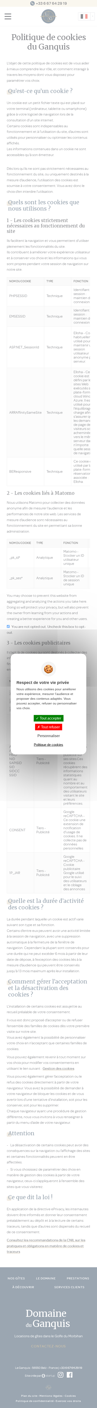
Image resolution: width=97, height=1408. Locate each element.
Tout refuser (50, 727)
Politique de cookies (48, 744)
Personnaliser (48, 736)
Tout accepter (50, 718)
